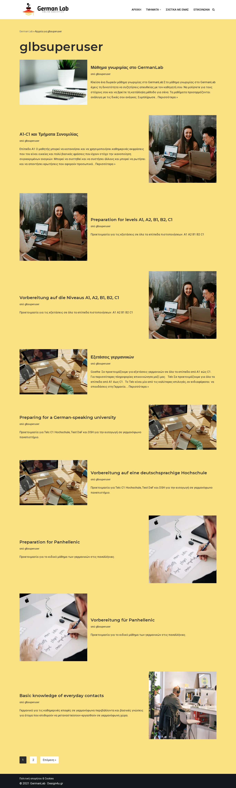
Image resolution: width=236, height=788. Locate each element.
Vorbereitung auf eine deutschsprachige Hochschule (149, 472)
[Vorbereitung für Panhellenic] (53, 627)
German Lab (26, 31)
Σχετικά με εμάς (177, 9)
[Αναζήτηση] (213, 9)
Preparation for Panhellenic (50, 541)
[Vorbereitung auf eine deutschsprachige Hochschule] (53, 482)
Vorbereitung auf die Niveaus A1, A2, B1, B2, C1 (69, 297)
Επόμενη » (49, 760)
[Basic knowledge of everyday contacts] (182, 705)
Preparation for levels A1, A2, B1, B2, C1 (131, 219)
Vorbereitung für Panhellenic (123, 619)
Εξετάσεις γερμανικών (112, 356)
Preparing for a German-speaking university (68, 417)
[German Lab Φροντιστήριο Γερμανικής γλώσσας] (46, 9)
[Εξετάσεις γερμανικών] (53, 371)
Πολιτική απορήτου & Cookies (37, 778)
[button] (160, 9)
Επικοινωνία (201, 9)
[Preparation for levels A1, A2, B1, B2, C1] (53, 227)
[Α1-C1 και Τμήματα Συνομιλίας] (182, 149)
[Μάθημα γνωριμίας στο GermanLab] (53, 82)
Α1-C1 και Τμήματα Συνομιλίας (49, 134)
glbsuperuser (103, 74)
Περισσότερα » (168, 97)
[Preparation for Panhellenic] (182, 549)
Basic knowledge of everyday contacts (62, 695)
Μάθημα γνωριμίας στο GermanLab (127, 67)
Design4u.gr (55, 783)
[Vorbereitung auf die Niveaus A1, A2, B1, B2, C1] (182, 305)
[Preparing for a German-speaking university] (182, 427)
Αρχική (136, 9)
